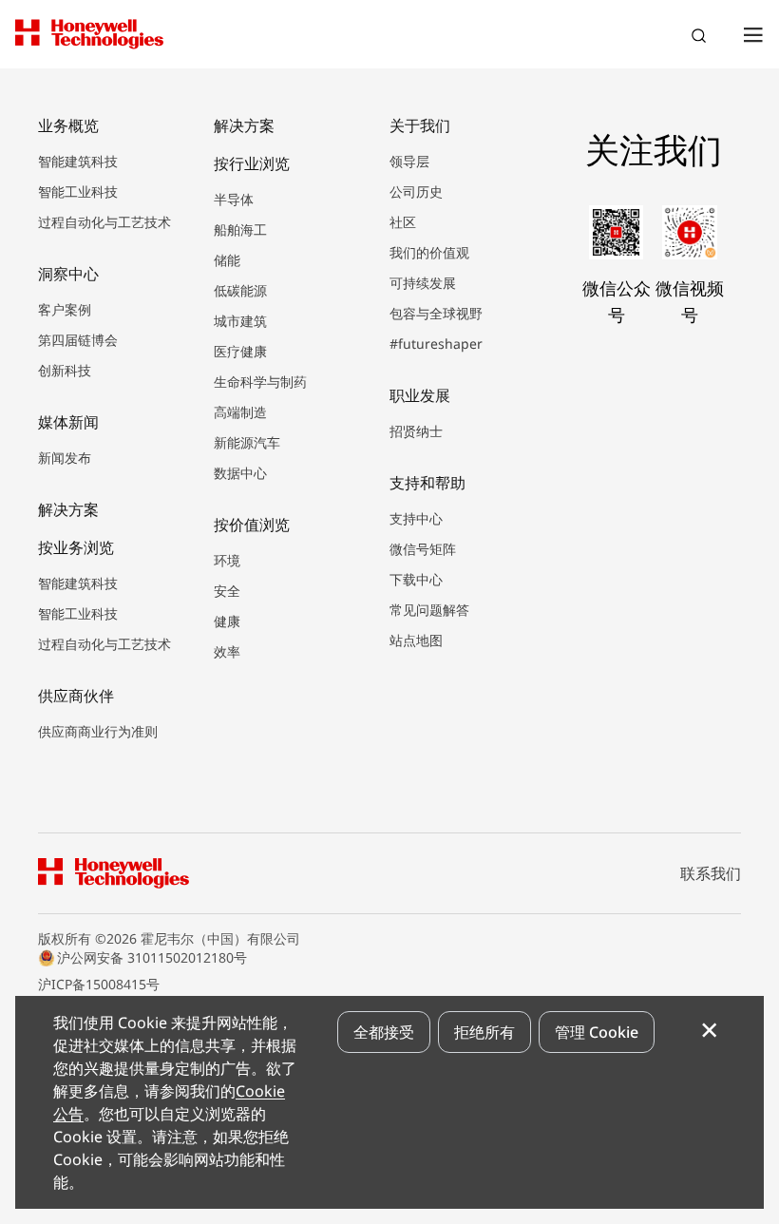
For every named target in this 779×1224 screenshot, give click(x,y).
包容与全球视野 (436, 313)
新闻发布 (64, 458)
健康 (227, 621)
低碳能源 (240, 290)
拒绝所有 (484, 1032)
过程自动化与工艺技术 (104, 222)
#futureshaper (436, 344)
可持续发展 (423, 283)
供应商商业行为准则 (98, 731)
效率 (227, 651)
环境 (227, 560)
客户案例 (64, 309)
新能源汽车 (247, 442)
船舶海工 (240, 229)
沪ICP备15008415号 (99, 984)
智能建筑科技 (78, 161)
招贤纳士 (416, 431)
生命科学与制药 (260, 382)
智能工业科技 (78, 191)
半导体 (234, 199)
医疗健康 (240, 351)
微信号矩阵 (423, 549)
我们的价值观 (429, 252)
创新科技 (64, 370)
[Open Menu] (752, 34)
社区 (403, 222)
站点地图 (416, 640)
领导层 (409, 161)
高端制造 (240, 412)
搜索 (701, 38)
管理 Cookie (596, 1032)
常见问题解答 (429, 610)
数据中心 (240, 473)
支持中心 (416, 518)
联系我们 (710, 873)
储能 (227, 260)
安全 (227, 591)
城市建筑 (240, 321)
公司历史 (416, 191)
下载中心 (416, 579)
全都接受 (383, 1032)
